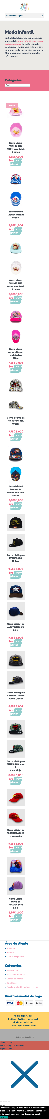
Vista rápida (16, 162)
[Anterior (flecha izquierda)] (1, 1105)
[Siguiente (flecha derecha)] (4, 1105)
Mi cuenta (11, 948)
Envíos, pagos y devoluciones (23, 1025)
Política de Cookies (16, 1019)
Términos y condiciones (23, 1022)
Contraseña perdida (15, 956)
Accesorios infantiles (16, 975)
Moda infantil (12, 970)
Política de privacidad (23, 1016)
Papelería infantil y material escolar (22, 987)
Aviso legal (33, 1019)
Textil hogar (12, 983)
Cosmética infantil (15, 979)
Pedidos (10, 952)
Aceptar (4, 1117)
